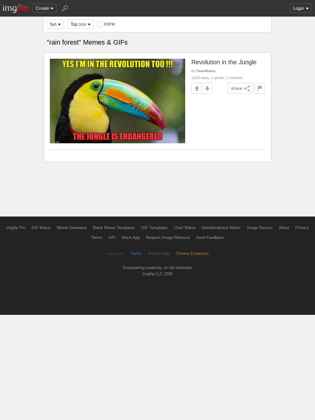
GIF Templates (154, 227)
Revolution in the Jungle (224, 62)
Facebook (115, 253)
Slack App (131, 237)
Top (78, 24)
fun (53, 24)
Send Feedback (210, 237)
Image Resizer (260, 227)
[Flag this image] (259, 88)
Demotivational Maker (221, 227)
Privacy (302, 227)
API (112, 237)
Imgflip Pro (16, 227)
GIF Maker (41, 227)
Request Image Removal (168, 237)
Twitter (136, 253)
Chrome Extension (192, 253)
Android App (158, 253)
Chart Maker (185, 227)
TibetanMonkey (206, 71)
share (236, 88)
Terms (96, 237)
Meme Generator (72, 227)
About (284, 227)
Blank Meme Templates (114, 227)
